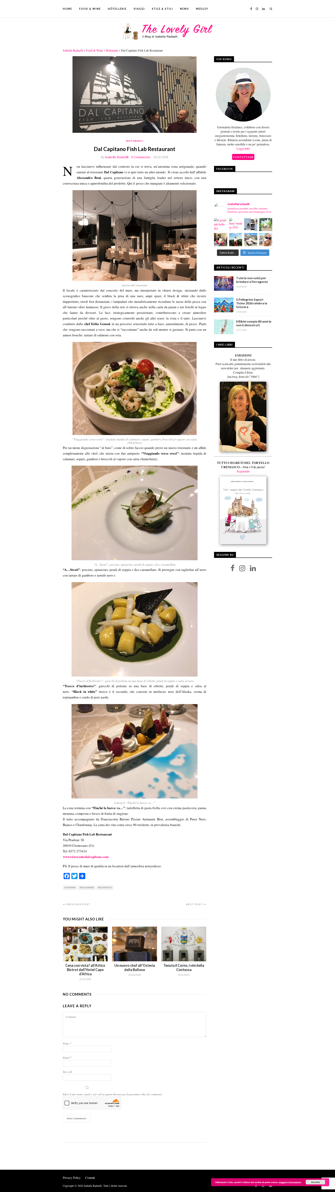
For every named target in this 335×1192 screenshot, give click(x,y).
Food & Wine (90, 8)
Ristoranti (112, 50)
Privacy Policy (72, 1178)
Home (67, 8)
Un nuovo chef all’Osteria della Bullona (134, 967)
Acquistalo (243, 471)
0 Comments (140, 157)
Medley (202, 8)
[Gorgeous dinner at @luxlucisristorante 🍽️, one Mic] (235, 239)
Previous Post (78, 904)
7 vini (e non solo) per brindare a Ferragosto (252, 279)
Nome (67, 1043)
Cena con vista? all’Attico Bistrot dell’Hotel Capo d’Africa (85, 969)
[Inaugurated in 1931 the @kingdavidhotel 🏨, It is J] (235, 224)
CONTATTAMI (243, 157)
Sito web (67, 1072)
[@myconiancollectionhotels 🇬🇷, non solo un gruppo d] (250, 224)
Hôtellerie (117, 8)
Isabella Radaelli (73, 50)
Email (67, 1057)
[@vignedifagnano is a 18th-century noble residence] (220, 239)
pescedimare (87, 887)
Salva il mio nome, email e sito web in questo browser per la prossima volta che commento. (113, 1094)
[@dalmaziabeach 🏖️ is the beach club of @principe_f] (250, 239)
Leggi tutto (243, 148)
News (184, 8)
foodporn (70, 887)
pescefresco (105, 887)
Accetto (315, 1182)
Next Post (195, 904)
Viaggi (139, 8)
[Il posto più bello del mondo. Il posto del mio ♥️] (220, 224)
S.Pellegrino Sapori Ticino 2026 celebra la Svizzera (251, 303)
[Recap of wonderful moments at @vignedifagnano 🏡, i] (265, 224)
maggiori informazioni (290, 1182)
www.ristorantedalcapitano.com (86, 856)
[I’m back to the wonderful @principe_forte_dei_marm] (265, 239)
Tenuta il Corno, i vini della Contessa (183, 967)
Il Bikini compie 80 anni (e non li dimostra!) (253, 323)
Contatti (90, 1178)
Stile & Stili (162, 8)
